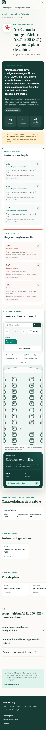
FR (42, 2)
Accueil (4, 14)
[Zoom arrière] (7, 331)
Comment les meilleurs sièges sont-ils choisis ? (21, 641)
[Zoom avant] (23, 331)
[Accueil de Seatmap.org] (4, 2)
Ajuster (35, 331)
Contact (6, 724)
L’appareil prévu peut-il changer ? (19, 652)
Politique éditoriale (22, 8)
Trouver (36, 325)
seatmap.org (9, 702)
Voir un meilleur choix (24, 483)
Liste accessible (24, 348)
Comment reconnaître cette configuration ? (15, 629)
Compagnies (7, 8)
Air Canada (25, 14)
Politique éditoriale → (11, 684)
